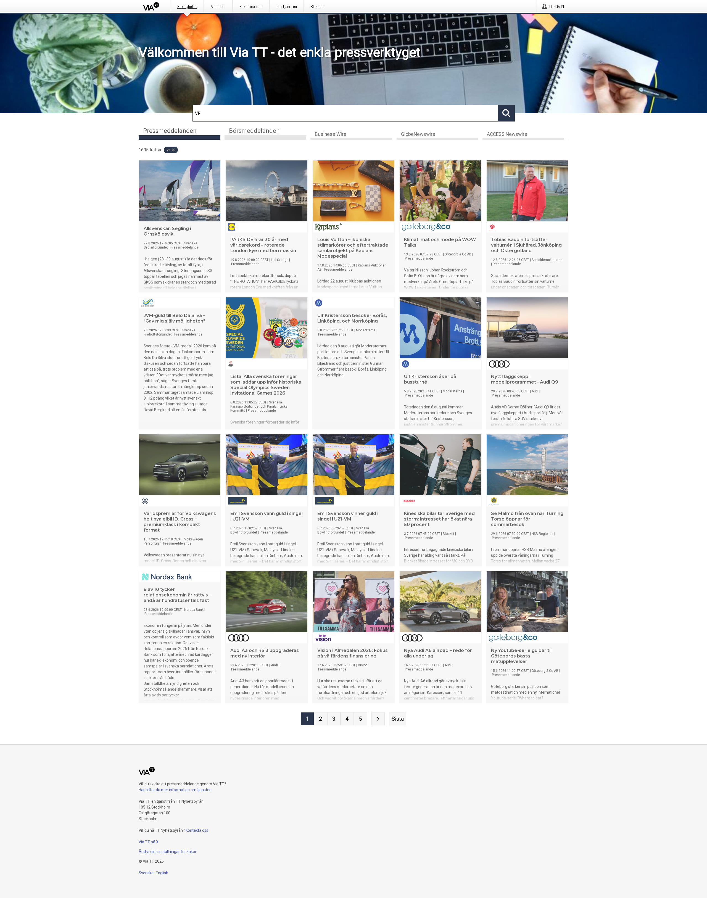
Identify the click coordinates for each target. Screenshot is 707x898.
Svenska (146, 873)
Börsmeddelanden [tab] (254, 130)
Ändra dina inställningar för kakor (167, 851)
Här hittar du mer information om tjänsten (175, 790)
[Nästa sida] (378, 718)
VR (168, 149)
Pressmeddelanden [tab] (170, 130)
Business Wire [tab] (330, 134)
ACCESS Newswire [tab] (507, 134)
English (162, 873)
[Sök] (506, 113)
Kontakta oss (197, 830)
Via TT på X (149, 842)
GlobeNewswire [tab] (418, 134)
